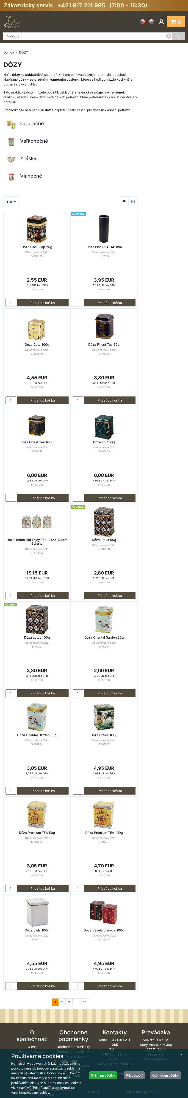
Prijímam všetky (103, 1075)
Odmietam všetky (165, 1075)
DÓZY (23, 52)
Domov (8, 52)
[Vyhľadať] (178, 36)
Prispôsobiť (134, 1075)
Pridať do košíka (42, 303)
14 (85, 1002)
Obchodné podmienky (73, 1047)
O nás (32, 1047)
